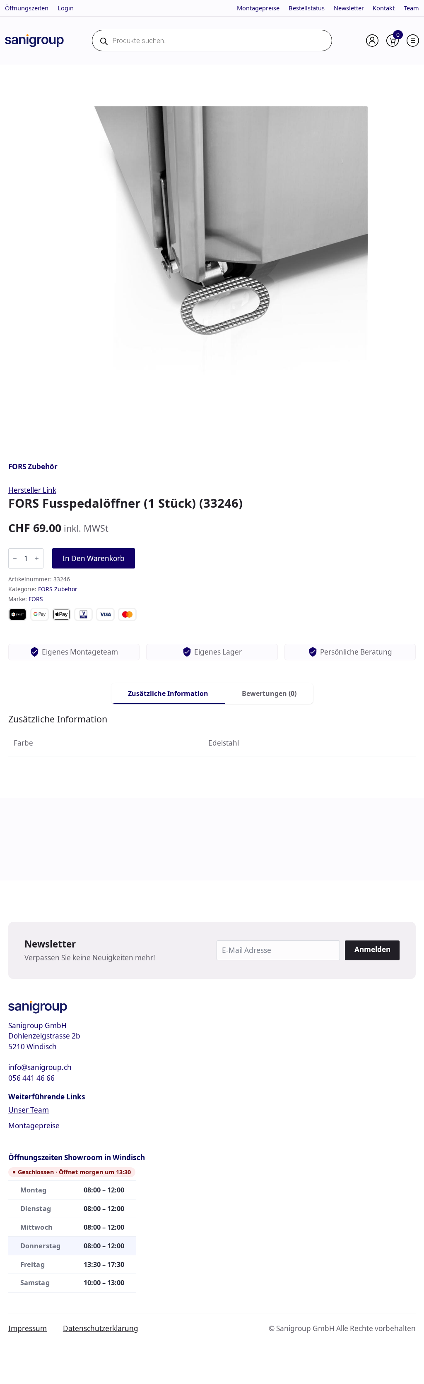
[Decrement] (14, 558)
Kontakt (384, 8)
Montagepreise (258, 8)
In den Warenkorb (94, 558)
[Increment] (36, 558)
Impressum (27, 1328)
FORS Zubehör (33, 466)
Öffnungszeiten (26, 8)
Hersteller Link (32, 490)
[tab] (168, 693)
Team (411, 8)
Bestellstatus (307, 8)
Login (66, 8)
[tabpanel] (212, 735)
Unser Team (28, 1110)
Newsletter (349, 8)
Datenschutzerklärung (100, 1328)
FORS (36, 599)
